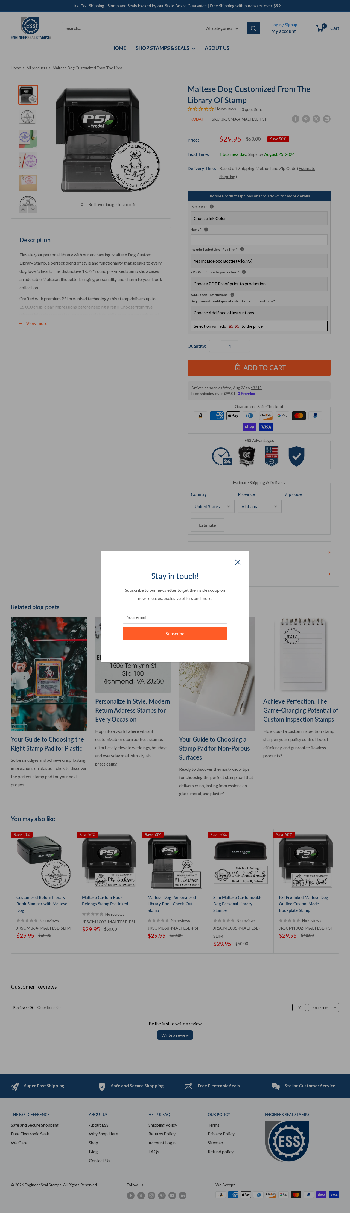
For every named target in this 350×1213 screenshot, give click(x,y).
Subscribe (175, 633)
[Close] (238, 562)
